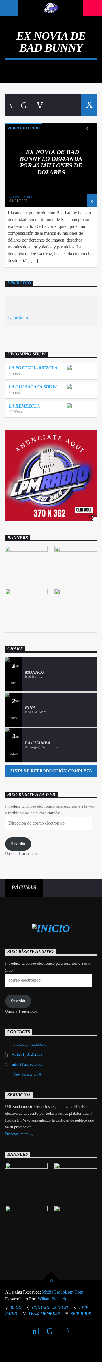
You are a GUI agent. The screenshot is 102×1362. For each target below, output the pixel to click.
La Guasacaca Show (32, 386)
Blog (15, 1307)
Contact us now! (50, 1307)
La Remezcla (24, 406)
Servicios (81, 1313)
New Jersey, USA (27, 1074)
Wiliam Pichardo (52, 1298)
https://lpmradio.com (30, 1044)
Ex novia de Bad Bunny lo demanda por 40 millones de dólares (51, 162)
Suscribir (18, 844)
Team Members (44, 1313)
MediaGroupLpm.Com (62, 1292)
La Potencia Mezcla (33, 367)
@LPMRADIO (20, 197)
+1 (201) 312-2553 (27, 1054)
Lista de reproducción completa (51, 770)
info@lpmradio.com (28, 1064)
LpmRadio (19, 282)
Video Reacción (23, 128)
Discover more (17, 1134)
